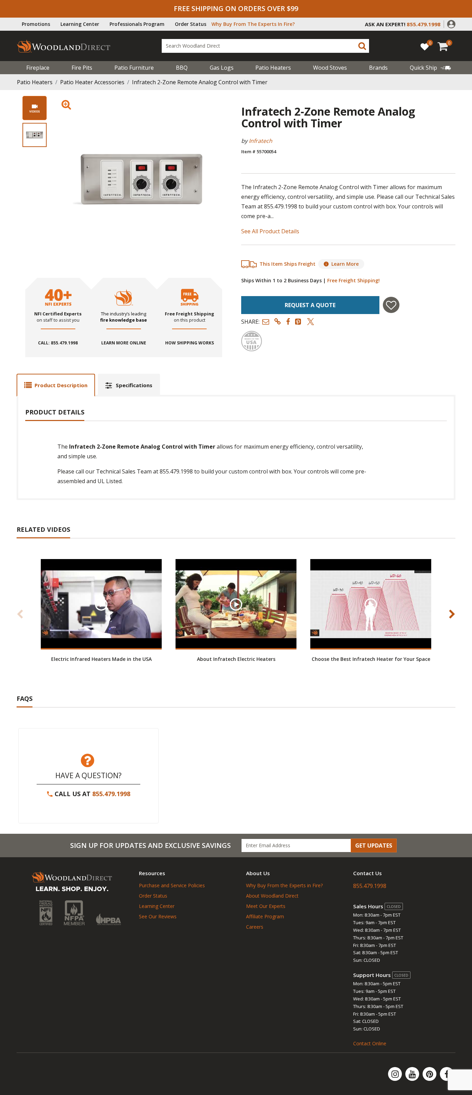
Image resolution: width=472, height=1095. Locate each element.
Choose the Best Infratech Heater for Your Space (371, 659)
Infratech (260, 141)
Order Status (190, 24)
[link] (430, 67)
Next (452, 614)
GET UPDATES (373, 845)
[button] (451, 23)
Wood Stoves (330, 67)
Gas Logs (222, 67)
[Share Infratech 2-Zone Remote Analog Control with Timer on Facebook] (288, 321)
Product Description (61, 385)
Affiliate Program (265, 916)
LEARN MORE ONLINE (123, 343)
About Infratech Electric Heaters (236, 659)
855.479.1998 (111, 794)
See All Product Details (270, 231)
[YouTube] (413, 1074)
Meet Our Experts (265, 906)
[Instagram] (395, 1074)
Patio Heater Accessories (92, 82)
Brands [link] (378, 67)
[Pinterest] (430, 1074)
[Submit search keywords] (362, 45)
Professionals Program (137, 24)
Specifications (134, 385)
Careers (254, 926)
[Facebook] (446, 1074)
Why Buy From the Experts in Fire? (284, 885)
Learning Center (79, 24)
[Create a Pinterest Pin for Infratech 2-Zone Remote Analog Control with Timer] (298, 321)
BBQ (182, 67)
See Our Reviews (158, 916)
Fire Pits (82, 67)
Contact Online (369, 1043)
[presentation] (34, 135)
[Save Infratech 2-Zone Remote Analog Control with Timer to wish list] (391, 305)
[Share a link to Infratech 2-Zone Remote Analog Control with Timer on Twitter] (310, 321)
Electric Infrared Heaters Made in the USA (101, 659)
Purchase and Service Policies (172, 885)
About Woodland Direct (272, 895)
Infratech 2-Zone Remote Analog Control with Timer (199, 82)
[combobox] (265, 46)
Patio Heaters (273, 67)
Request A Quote (310, 305)
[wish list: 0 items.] (425, 46)
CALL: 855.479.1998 (58, 343)
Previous (20, 614)
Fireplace (37, 67)
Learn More (345, 264)
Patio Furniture (134, 67)
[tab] (56, 385)
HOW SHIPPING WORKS (189, 343)
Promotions (36, 24)
